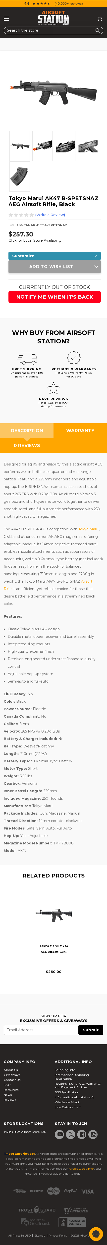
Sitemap (39, 1235)
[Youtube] (60, 1134)
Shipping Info (65, 1070)
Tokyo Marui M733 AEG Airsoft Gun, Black (53, 952)
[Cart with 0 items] (98, 19)
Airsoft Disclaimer (81, 1168)
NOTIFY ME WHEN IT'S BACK (54, 297)
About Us (11, 1070)
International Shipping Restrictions (72, 1076)
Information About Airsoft (74, 1097)
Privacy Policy (58, 1235)
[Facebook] (82, 1134)
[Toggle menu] (6, 19)
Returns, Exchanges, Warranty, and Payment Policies (78, 1085)
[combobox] (53, 30)
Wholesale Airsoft (68, 1102)
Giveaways (12, 1075)
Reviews (10, 1100)
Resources (11, 1090)
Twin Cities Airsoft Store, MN (25, 1132)
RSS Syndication (67, 1092)
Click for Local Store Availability (34, 240)
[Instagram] (93, 1134)
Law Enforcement (68, 1107)
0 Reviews (27, 445)
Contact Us (12, 1080)
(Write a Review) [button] (50, 215)
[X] (71, 1134)
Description (27, 430)
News (8, 1095)
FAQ (7, 1085)
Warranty (80, 430)
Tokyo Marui (88, 529)
